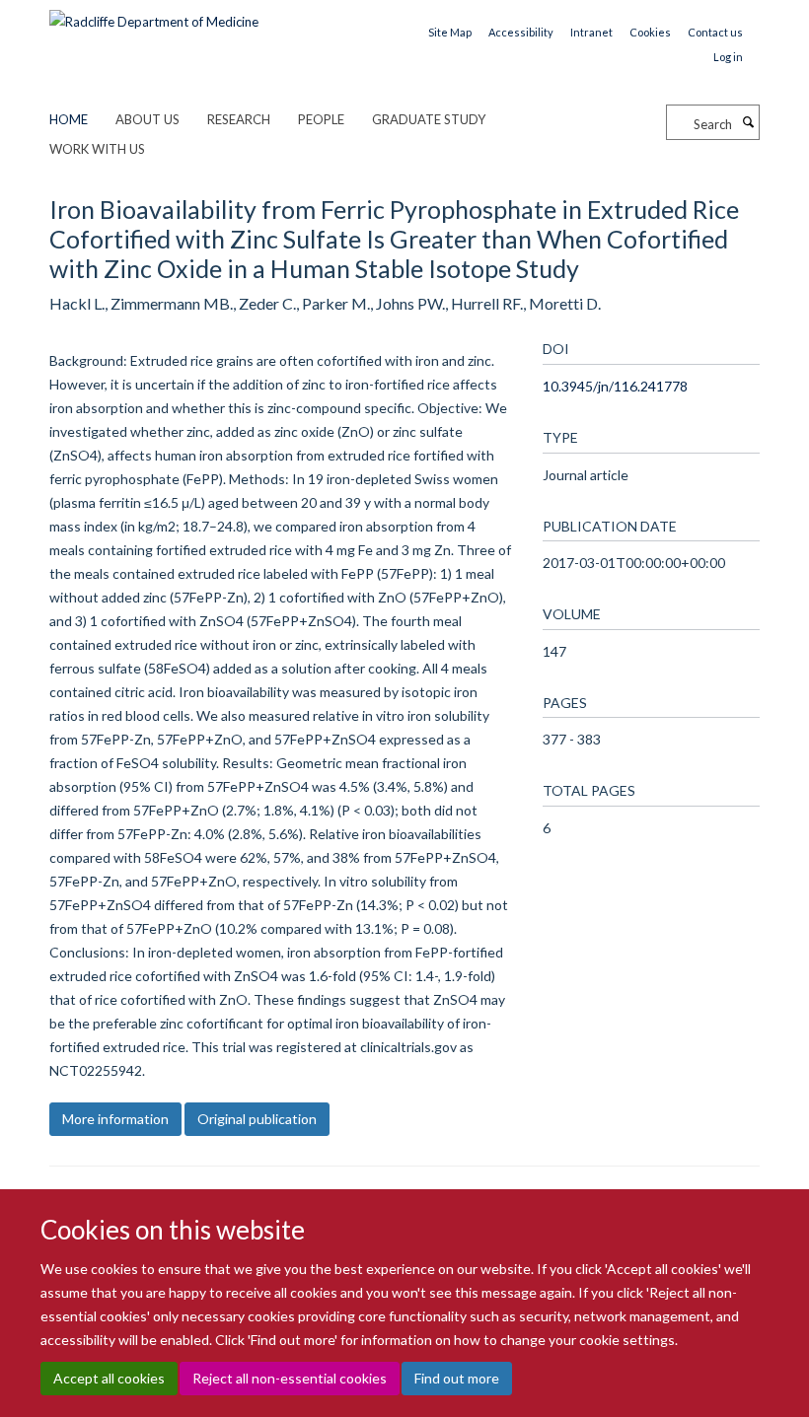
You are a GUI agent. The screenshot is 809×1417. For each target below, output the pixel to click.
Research (238, 119)
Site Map (450, 32)
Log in (728, 56)
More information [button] (115, 1118)
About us (147, 119)
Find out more (456, 1378)
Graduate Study (428, 119)
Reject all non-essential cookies (289, 1378)
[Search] (748, 122)
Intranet (591, 32)
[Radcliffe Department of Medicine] (153, 15)
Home (68, 119)
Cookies (650, 32)
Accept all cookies (109, 1378)
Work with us (97, 149)
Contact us (715, 32)
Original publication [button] (257, 1118)
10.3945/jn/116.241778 (615, 386)
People (321, 119)
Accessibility (520, 32)
